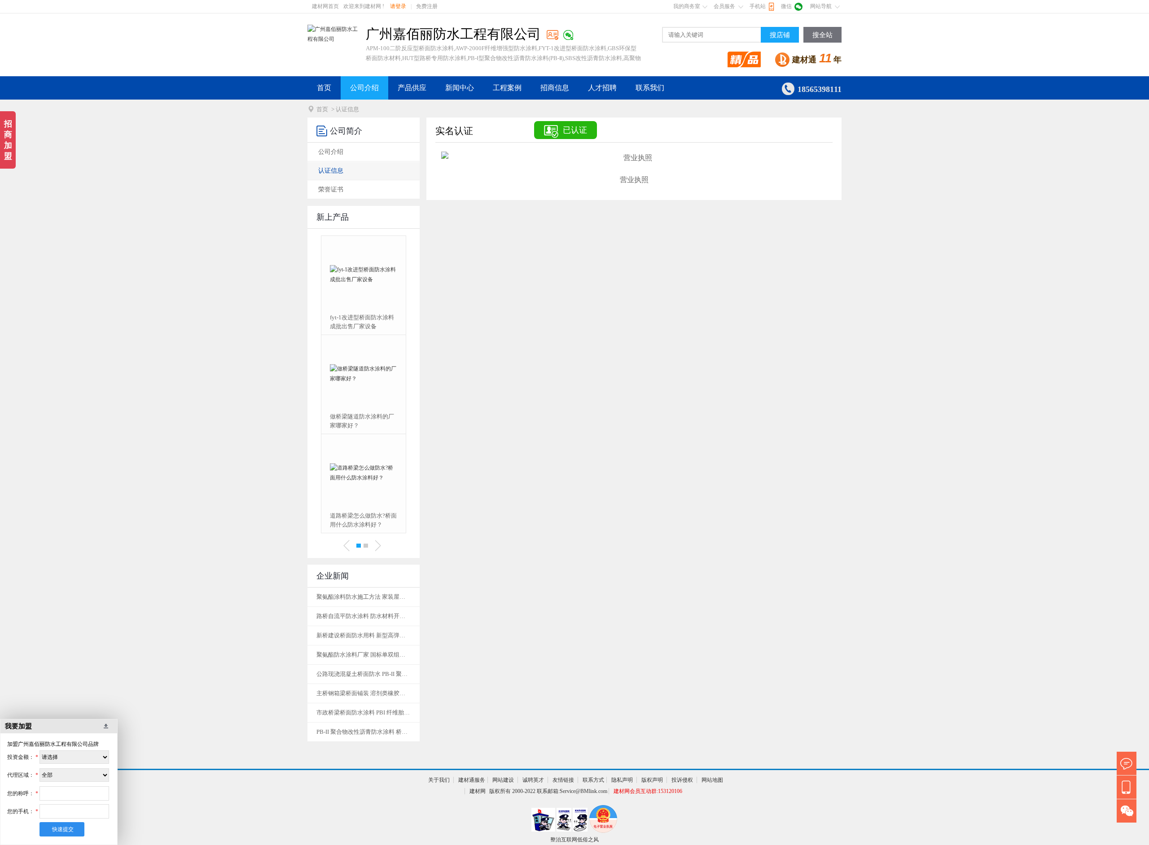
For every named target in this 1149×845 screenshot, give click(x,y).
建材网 (477, 791)
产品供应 (412, 87)
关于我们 (439, 780)
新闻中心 (459, 87)
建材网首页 (325, 6)
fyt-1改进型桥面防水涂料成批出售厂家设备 (362, 322)
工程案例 (507, 87)
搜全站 (822, 35)
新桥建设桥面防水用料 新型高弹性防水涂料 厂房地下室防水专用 (363, 635)
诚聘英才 (533, 780)
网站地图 (712, 780)
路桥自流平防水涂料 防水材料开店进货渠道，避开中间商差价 (363, 616)
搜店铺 (780, 35)
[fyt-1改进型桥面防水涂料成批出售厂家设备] (363, 274)
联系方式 (593, 780)
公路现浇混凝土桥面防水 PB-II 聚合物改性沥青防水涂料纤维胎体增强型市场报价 (363, 674)
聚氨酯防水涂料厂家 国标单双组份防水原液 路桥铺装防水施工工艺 (363, 654)
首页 (324, 87)
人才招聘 (602, 87)
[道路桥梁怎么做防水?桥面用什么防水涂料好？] (363, 472)
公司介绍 (364, 87)
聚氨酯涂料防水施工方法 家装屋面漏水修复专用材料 (363, 596)
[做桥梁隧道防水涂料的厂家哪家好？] (363, 373)
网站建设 (503, 780)
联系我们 (650, 87)
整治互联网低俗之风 (574, 839)
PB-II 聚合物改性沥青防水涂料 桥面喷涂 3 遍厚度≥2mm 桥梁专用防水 (363, 731)
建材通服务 (471, 780)
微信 (786, 6)
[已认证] (552, 35)
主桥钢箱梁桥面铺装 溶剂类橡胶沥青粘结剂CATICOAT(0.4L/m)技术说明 (363, 693)
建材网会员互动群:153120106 (648, 791)
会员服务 (724, 6)
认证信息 (330, 170)
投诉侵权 (682, 780)
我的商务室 (686, 6)
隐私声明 (622, 780)
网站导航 (821, 6)
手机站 (758, 6)
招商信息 (554, 87)
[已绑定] (568, 35)
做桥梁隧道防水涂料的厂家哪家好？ (362, 421)
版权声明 (652, 780)
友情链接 (563, 780)
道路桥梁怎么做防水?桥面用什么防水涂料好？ (363, 520)
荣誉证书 (330, 189)
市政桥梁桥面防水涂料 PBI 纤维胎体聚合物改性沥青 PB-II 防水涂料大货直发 (363, 712)
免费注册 (427, 6)
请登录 (398, 6)
